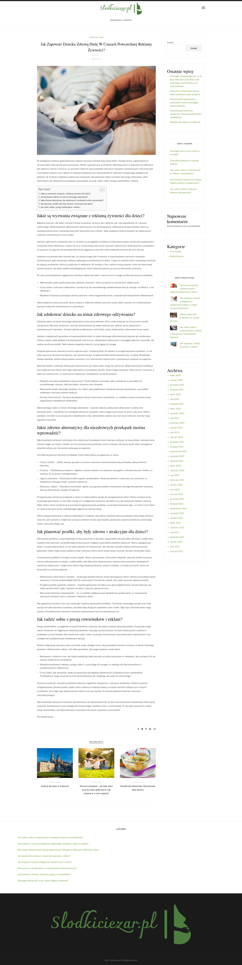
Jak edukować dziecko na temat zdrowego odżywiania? (64, 197)
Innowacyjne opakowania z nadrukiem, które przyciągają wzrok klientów (184, 102)
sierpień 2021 (176, 518)
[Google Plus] (150, 729)
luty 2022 (174, 489)
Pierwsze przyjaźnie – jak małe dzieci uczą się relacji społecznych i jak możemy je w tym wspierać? (96, 790)
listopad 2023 (176, 404)
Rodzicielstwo (96, 37)
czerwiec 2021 (177, 528)
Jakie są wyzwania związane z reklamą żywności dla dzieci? (65, 194)
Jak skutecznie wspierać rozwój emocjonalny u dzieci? (44, 856)
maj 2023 (174, 418)
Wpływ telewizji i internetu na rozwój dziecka (184, 317)
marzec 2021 (176, 542)
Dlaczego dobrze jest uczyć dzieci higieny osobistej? (43, 881)
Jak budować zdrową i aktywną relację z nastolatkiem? (44, 874)
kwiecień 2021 (177, 537)
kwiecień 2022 (177, 480)
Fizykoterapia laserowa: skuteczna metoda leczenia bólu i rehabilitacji (186, 114)
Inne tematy (176, 251)
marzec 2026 (176, 380)
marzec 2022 (176, 485)
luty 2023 (174, 432)
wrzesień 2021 (177, 513)
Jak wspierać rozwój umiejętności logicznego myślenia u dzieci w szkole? (53, 844)
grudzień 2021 (177, 499)
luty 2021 (174, 547)
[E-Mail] (155, 729)
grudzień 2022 (177, 442)
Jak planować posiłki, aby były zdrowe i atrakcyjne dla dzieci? (66, 204)
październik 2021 (178, 508)
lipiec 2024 (175, 394)
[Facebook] (138, 729)
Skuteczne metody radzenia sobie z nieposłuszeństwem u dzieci (184, 288)
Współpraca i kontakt (121, 20)
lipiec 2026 (175, 375)
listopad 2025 (176, 390)
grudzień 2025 (177, 385)
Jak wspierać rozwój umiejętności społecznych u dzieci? (45, 862)
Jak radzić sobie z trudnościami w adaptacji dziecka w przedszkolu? (50, 837)
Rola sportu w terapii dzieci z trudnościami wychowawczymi (47, 868)
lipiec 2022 (175, 466)
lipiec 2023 (175, 409)
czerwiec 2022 (177, 470)
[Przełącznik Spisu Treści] (100, 189)
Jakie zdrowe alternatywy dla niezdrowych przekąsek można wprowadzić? (72, 200)
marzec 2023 (176, 428)
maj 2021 (174, 532)
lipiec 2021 (175, 523)
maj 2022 (174, 475)
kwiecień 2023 (177, 423)
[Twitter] (142, 729)
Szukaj (170, 42)
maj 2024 (174, 399)
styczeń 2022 (176, 494)
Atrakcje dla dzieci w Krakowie (55, 786)
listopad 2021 (176, 504)
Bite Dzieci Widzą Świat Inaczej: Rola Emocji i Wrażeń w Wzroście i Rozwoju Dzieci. (58, 850)
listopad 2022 (176, 447)
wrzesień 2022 (177, 456)
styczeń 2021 (176, 551)
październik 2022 (178, 451)
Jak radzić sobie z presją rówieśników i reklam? (60, 207)
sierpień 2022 (176, 461)
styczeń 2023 (176, 437)
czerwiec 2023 (177, 413)
